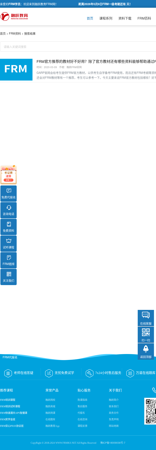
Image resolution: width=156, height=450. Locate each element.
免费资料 (8, 230)
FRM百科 (144, 18)
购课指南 (82, 400)
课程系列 (105, 18)
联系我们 (114, 406)
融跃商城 (50, 406)
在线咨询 (82, 419)
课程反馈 (82, 426)
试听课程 (8, 247)
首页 (90, 18)
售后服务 (82, 406)
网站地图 (114, 426)
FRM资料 (15, 33)
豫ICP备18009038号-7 (112, 442)
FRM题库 (9, 264)
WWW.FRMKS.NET (65, 442)
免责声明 (114, 419)
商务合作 (114, 413)
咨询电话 (8, 214)
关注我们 (8, 280)
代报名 (81, 413)
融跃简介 (114, 400)
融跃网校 (50, 400)
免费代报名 (8, 197)
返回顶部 (146, 357)
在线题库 (50, 419)
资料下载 (124, 18)
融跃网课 (50, 413)
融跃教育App (53, 426)
